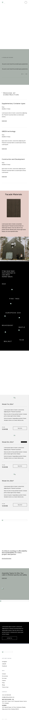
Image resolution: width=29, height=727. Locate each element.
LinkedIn (4, 664)
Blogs (3, 685)
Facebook (4, 666)
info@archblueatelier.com (8, 697)
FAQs (3, 682)
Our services (5, 676)
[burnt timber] (12, 247)
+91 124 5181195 (6, 695)
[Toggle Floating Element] (24, 720)
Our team (4, 678)
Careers (4, 680)
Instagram (4, 661)
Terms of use (5, 687)
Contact (4, 674)
